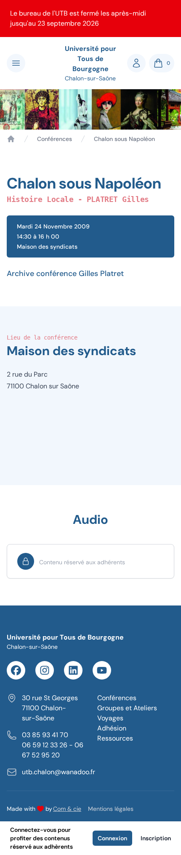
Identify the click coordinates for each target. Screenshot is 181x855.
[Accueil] (11, 139)
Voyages (110, 718)
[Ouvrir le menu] (16, 63)
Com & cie (67, 809)
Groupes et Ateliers (127, 708)
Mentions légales (110, 809)
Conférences (54, 139)
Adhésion (111, 728)
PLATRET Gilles (118, 199)
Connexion (112, 838)
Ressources (115, 738)
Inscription (156, 838)
